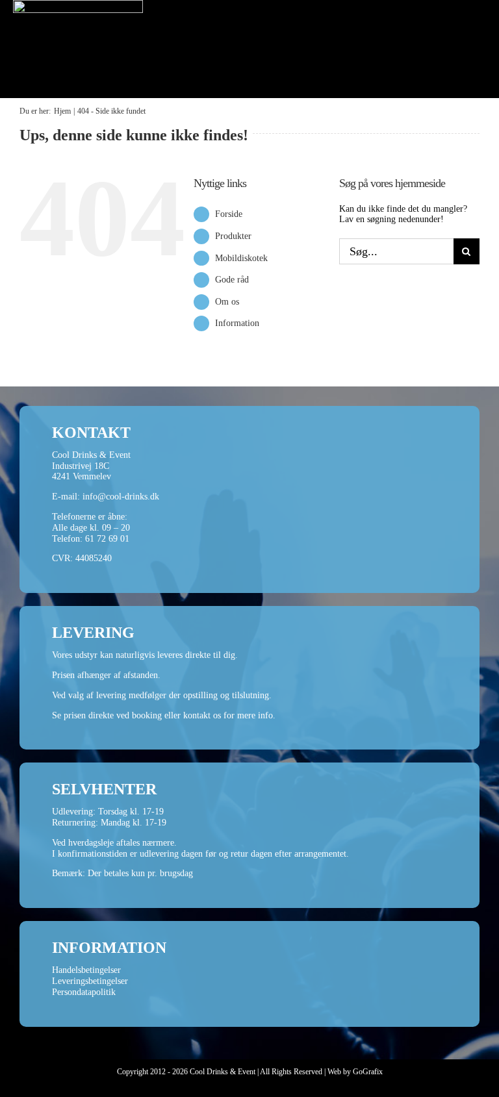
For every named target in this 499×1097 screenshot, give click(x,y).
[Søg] (438, 77)
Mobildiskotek (241, 258)
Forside (228, 214)
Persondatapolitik (84, 992)
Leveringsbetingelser (90, 981)
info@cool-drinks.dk (121, 496)
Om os (227, 302)
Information (237, 323)
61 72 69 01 (107, 539)
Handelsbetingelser (86, 970)
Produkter (233, 236)
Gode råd (232, 279)
